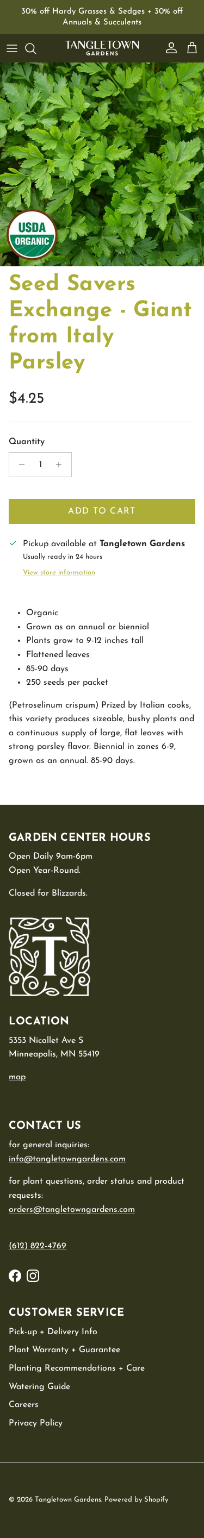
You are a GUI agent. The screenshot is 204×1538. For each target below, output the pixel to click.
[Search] (36, 48)
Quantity (27, 441)
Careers (24, 1405)
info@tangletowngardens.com (67, 1159)
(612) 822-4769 (37, 1246)
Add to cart (101, 511)
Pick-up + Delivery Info (53, 1332)
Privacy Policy (36, 1423)
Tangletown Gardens (68, 1499)
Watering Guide (39, 1387)
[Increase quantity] (61, 465)
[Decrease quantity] (18, 465)
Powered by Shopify (136, 1499)
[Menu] (12, 48)
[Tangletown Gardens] (102, 48)
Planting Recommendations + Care (77, 1368)
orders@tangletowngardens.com (72, 1209)
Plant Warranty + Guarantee (64, 1350)
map (17, 1077)
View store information (59, 572)
